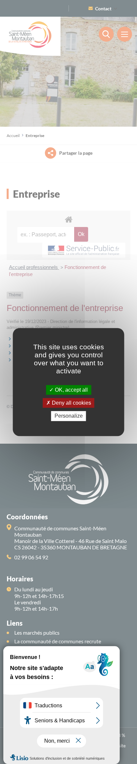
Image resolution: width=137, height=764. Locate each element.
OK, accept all (71, 390)
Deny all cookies (71, 403)
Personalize (69, 416)
